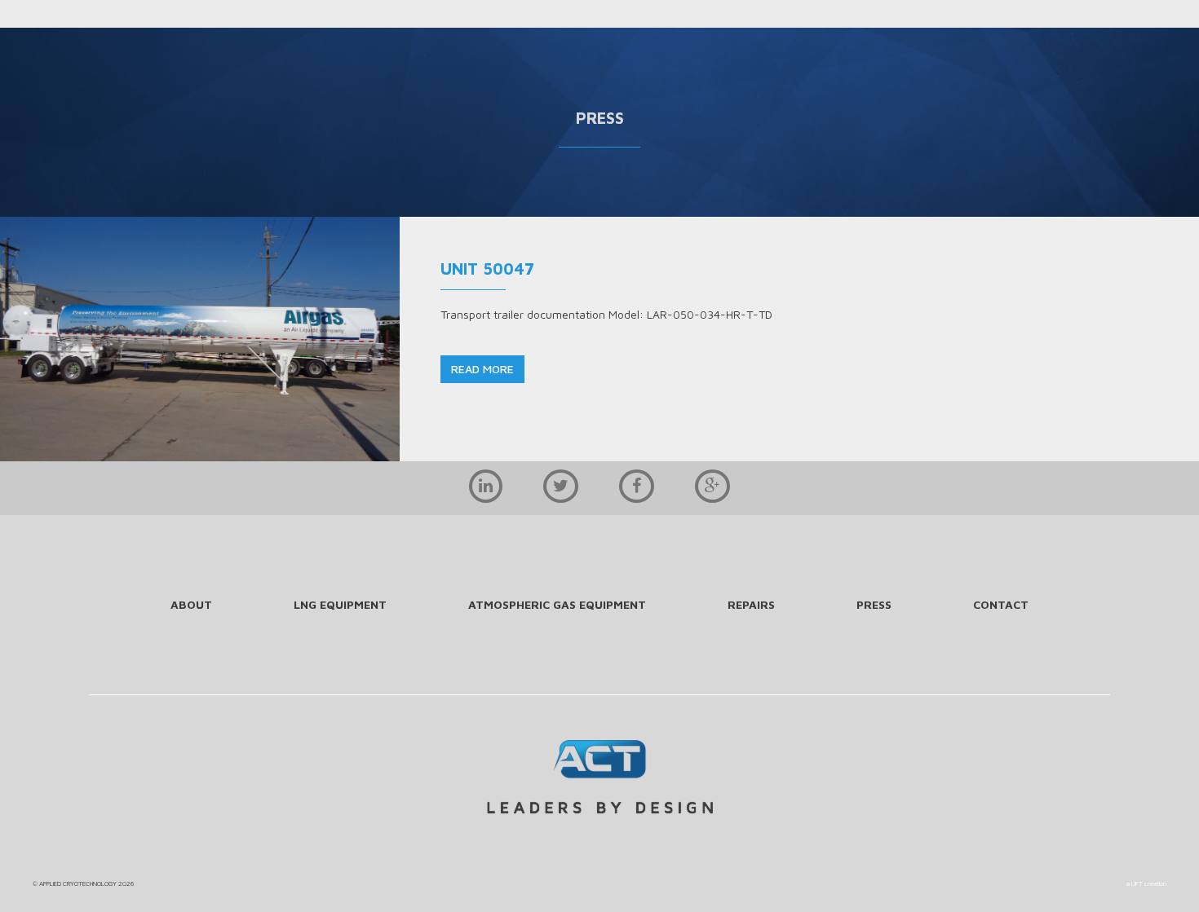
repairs (751, 604)
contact (1001, 604)
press (874, 604)
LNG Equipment (340, 604)
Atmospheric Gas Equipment (557, 604)
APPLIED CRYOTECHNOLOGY (78, 883)
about (191, 604)
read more (482, 369)
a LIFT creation (1146, 883)
